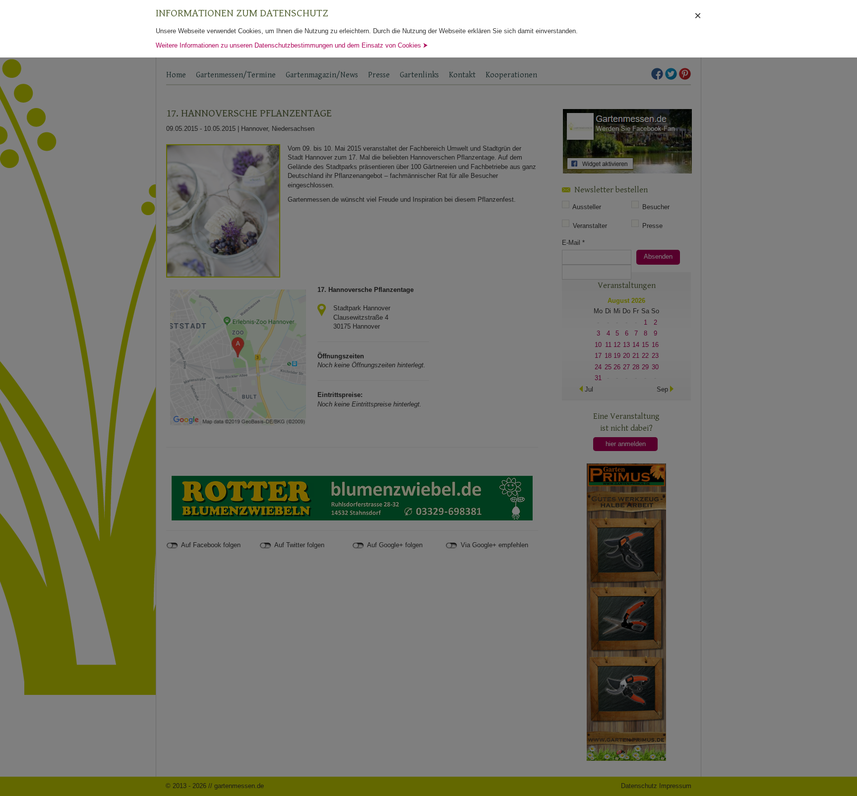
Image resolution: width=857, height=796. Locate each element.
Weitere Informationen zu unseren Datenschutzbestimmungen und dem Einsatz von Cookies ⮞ (292, 45)
